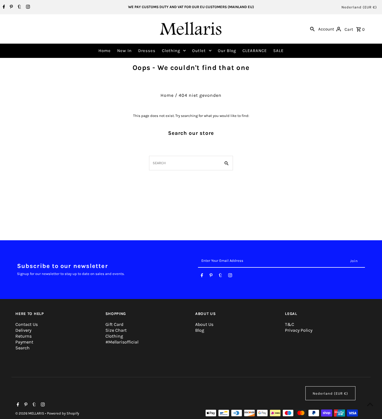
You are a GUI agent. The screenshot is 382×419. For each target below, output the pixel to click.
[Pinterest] (10, 7)
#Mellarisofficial (121, 342)
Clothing (171, 50)
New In (124, 50)
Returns (23, 336)
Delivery (23, 330)
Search (22, 347)
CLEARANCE (254, 50)
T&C (289, 324)
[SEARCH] (312, 28)
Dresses (146, 50)
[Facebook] (3, 7)
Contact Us (26, 324)
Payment (24, 342)
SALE (278, 50)
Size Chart (116, 330)
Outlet (199, 50)
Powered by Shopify (63, 413)
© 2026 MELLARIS (30, 413)
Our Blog (227, 50)
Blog (199, 330)
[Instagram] (27, 7)
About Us (204, 324)
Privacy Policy (298, 330)
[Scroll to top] (370, 404)
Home (104, 50)
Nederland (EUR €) (359, 7)
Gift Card (114, 324)
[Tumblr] (18, 7)
